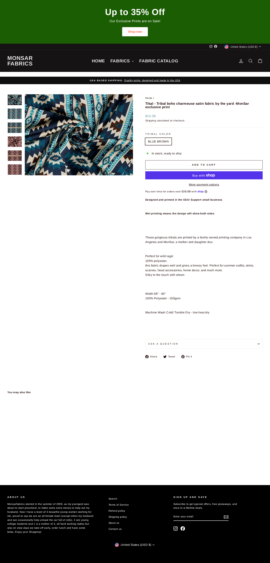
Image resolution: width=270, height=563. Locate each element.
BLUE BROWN (158, 141)
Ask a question (163, 343)
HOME (98, 61)
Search (113, 498)
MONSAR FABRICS (20, 61)
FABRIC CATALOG (158, 61)
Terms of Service (119, 504)
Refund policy (117, 510)
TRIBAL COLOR (158, 134)
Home (148, 98)
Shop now (135, 31)
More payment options (204, 184)
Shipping (150, 120)
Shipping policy (118, 517)
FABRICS (120, 61)
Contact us (115, 529)
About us (114, 523)
